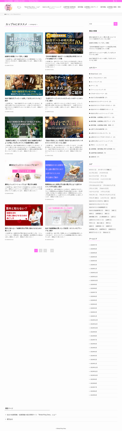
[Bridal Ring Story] (8, 7)
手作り (92, 223)
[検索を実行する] (115, 24)
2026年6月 (93, 249)
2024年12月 (94, 320)
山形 (113, 216)
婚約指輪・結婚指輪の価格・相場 (102, 125)
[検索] (116, 1)
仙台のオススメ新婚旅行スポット (102, 109)
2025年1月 (93, 316)
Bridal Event (96, 74)
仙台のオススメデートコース (101, 101)
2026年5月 (93, 253)
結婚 (91, 226)
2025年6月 (93, 296)
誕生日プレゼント (95, 232)
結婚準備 (103, 229)
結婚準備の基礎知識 (98, 153)
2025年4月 (93, 304)
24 (52, 250)
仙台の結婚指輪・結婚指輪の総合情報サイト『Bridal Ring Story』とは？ (32, 415)
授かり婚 (100, 223)
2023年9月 (93, 379)
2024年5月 (93, 347)
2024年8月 (93, 336)
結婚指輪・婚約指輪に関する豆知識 (103, 149)
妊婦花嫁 (99, 213)
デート (94, 85)
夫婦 (114, 210)
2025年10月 (94, 280)
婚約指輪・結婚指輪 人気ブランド (103, 121)
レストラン (105, 198)
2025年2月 (93, 312)
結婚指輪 (93, 229)
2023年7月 (93, 387)
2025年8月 (93, 288)
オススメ (92, 169)
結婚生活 (95, 157)
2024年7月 (93, 340)
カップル (93, 173)
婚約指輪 (93, 216)
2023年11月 (94, 371)
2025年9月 (93, 284)
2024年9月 (93, 332)
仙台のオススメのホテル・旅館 (98, 201)
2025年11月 (94, 276)
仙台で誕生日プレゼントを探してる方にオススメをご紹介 (102, 59)
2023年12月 (94, 367)
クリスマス (104, 173)
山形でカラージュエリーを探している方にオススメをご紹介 (102, 53)
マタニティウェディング (107, 194)
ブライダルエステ (95, 185)
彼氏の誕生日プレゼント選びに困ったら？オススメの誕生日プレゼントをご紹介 (102, 38)
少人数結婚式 (104, 216)
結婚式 (109, 226)
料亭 (108, 223)
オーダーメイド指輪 (104, 169)
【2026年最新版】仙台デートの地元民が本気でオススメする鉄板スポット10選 (102, 47)
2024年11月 (94, 324)
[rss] (113, 1)
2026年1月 (93, 268)
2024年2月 (93, 359)
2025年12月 (94, 272)
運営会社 (10, 419)
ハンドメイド (106, 179)
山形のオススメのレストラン (100, 133)
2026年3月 (93, 260)
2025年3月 (93, 308)
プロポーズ (104, 188)
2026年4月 (93, 257)
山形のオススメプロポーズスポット (103, 137)
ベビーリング (94, 191)
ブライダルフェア (109, 185)
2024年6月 (93, 344)
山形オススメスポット (96, 220)
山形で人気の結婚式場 (99, 129)
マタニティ (93, 194)
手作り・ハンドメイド (99, 145)
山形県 (108, 220)
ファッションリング (98, 89)
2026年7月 (93, 245)
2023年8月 (93, 383)
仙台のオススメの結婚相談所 (98, 207)
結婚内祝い (100, 226)
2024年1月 (93, 363)
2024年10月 (94, 328)
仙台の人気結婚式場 (96, 210)
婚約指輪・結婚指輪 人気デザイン (102, 117)
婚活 (107, 213)
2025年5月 (93, 300)
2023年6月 (93, 391)
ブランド (93, 188)
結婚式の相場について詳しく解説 (99, 43)
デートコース (94, 179)
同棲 (107, 210)
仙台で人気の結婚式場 (99, 97)
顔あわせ (106, 232)
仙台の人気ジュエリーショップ (102, 113)
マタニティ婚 (94, 198)
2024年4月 (93, 351)
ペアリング (105, 191)
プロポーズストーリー (99, 93)
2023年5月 (93, 395)
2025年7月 (93, 292)
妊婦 (91, 213)
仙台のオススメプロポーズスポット (103, 105)
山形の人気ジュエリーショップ (101, 141)
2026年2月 (93, 264)
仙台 (113, 198)
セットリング (96, 81)
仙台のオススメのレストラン (98, 204)
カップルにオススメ (98, 77)
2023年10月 (94, 375)
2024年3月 (93, 355)
